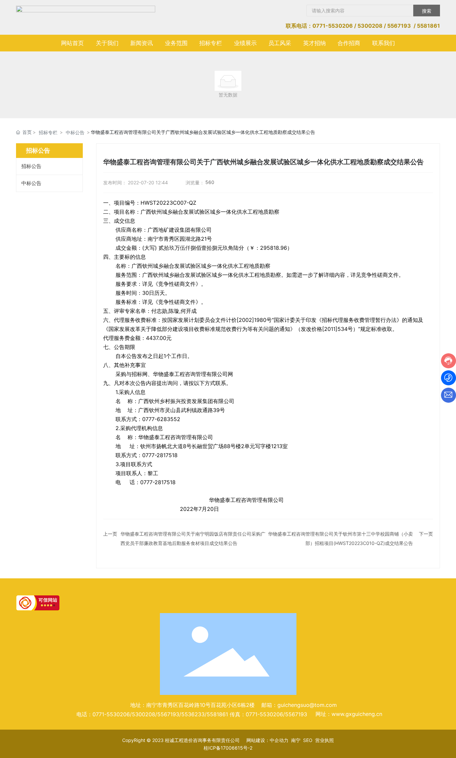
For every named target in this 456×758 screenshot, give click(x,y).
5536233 (193, 714)
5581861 (428, 25)
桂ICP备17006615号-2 (228, 748)
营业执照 (324, 740)
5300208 (370, 25)
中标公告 (75, 132)
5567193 (399, 25)
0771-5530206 (332, 25)
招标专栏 (48, 132)
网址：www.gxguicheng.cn (348, 714)
